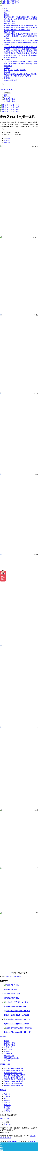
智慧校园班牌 (9, 1056)
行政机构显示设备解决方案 (14, 1077)
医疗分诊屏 (8, 1060)
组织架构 (7, 1105)
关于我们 (3, 1090)
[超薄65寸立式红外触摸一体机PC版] (17, 1011)
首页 (5, 9)
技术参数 (7, 140)
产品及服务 (8, 1111)
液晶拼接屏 (8, 1047)
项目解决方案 (5, 1064)
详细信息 (7, 138)
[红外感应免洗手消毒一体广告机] (16, 1002)
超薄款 (6, 1041)
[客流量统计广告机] (11, 985)
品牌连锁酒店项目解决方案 (14, 1081)
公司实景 (7, 1107)
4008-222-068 (4, 1118)
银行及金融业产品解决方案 (14, 1068)
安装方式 (7, 142)
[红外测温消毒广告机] (12, 994)
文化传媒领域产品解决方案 (14, 1071)
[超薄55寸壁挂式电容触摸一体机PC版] (18, 1028)
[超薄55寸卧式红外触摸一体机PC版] (17, 1019)
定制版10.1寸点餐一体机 (12, 976)
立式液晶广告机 (9, 101)
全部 (5, 13)
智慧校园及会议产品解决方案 (14, 1075)
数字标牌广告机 (9, 99)
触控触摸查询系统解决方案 (14, 1085)
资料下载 (7, 1103)
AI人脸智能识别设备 (11, 1058)
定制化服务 (8, 1053)
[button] (3, 89)
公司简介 (7, 1096)
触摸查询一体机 (9, 1043)
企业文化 (7, 1098)
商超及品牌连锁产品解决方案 (14, 1079)
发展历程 (7, 1109)
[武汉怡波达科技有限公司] (19, 2)
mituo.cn (33, 1141)
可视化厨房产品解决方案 (13, 1073)
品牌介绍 (7, 1094)
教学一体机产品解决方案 (13, 1083)
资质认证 (7, 1100)
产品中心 (7, 97)
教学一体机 (8, 1051)
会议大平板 (8, 1049)
